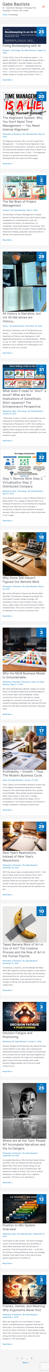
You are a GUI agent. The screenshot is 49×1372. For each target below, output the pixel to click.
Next (26, 1363)
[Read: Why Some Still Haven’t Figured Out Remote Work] (24, 554)
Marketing (7, 411)
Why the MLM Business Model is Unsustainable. (24, 675)
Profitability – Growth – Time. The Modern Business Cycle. (23, 773)
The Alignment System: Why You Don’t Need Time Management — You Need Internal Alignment (23, 123)
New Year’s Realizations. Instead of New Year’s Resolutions (20, 856)
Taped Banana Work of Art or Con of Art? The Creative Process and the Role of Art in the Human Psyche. (24, 950)
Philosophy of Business (12, 134)
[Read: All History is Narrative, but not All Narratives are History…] (24, 281)
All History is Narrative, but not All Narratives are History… (22, 317)
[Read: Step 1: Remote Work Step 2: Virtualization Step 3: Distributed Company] (24, 464)
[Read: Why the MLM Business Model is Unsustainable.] (24, 649)
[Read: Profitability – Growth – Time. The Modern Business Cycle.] (24, 748)
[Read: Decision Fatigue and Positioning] (24, 1016)
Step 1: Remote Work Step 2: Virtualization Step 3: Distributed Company (23, 482)
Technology (15, 50)
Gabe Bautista (16, 4)
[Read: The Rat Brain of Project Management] (24, 187)
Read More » (8, 80)
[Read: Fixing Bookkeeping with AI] (24, 35)
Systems (6, 50)
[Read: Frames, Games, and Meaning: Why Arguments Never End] (24, 1289)
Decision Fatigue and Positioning (17, 1035)
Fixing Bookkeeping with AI (22, 46)
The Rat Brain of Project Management (19, 203)
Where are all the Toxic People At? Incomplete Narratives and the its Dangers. (24, 1144)
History (5, 326)
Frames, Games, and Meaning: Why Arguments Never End (24, 1308)
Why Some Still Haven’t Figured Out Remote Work (21, 580)
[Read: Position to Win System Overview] (24, 1209)
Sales (14, 411)
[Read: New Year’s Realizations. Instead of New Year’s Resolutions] (24, 836)
